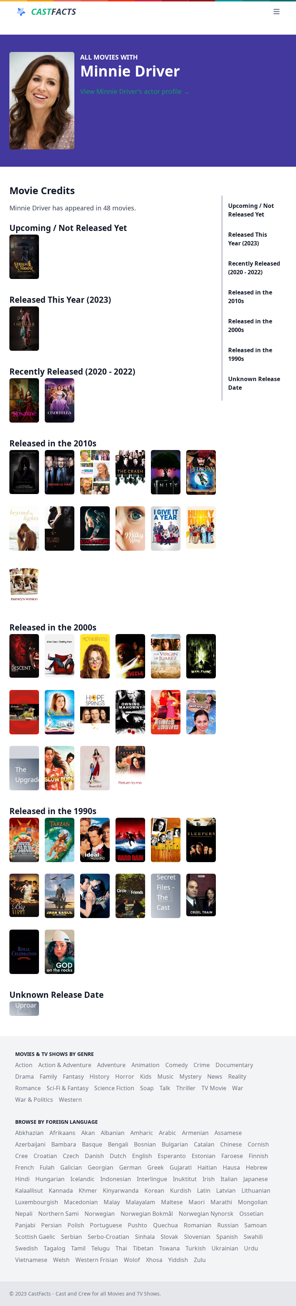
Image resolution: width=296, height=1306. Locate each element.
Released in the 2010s (250, 296)
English (142, 1156)
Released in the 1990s (250, 354)
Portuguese (106, 1225)
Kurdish (180, 1190)
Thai (121, 1248)
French (24, 1167)
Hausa (231, 1167)
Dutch (118, 1156)
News (214, 1076)
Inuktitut (185, 1179)
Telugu (100, 1248)
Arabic (167, 1133)
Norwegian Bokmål (147, 1214)
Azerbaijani (30, 1144)
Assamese (228, 1133)
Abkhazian (29, 1133)
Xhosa (154, 1260)
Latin (203, 1190)
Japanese (255, 1179)
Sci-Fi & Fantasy (67, 1088)
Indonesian (115, 1179)
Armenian (195, 1133)
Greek (155, 1167)
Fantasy (73, 1076)
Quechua (165, 1225)
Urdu (251, 1248)
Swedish (26, 1248)
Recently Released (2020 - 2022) (254, 267)
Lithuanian (255, 1190)
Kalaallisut (29, 1190)
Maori (196, 1202)
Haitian (207, 1167)
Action (23, 1065)
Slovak (169, 1237)
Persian (51, 1225)
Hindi (22, 1179)
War (237, 1088)
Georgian (100, 1167)
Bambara (63, 1144)
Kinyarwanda (121, 1190)
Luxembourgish (36, 1202)
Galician (71, 1167)
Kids (146, 1076)
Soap (147, 1088)
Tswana (169, 1248)
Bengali (118, 1144)
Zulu (200, 1260)
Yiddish (178, 1260)
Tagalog (54, 1248)
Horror (124, 1076)
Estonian (204, 1156)
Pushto (137, 1225)
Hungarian (50, 1179)
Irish (209, 1179)
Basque (92, 1144)
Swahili (253, 1237)
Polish (76, 1225)
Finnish (258, 1156)
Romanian (198, 1225)
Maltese (172, 1202)
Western (70, 1100)
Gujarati (181, 1167)
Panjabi (25, 1225)
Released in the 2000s (250, 325)
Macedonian (81, 1202)
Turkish (196, 1248)
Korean (154, 1190)
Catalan (204, 1144)
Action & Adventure (64, 1065)
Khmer (88, 1190)
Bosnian (145, 1144)
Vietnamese (31, 1260)
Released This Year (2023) (247, 239)
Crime (201, 1065)
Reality (237, 1076)
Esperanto (172, 1156)
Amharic (141, 1133)
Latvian (226, 1190)
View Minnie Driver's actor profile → (135, 91)
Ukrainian (225, 1248)
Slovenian (197, 1237)
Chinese (231, 1144)
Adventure (111, 1065)
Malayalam (140, 1202)
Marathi (221, 1202)
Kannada (61, 1190)
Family (48, 1076)
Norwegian (99, 1214)
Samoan (255, 1225)
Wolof (132, 1260)
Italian (229, 1179)
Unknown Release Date (254, 383)
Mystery (190, 1076)
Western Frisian (96, 1260)
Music (165, 1076)
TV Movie (213, 1088)
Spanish (227, 1237)
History (99, 1076)
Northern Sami (58, 1214)
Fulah (47, 1167)
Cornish (258, 1144)
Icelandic (82, 1179)
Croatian (45, 1156)
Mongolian (252, 1202)
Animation (145, 1065)
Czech (71, 1156)
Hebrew (256, 1167)
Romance (28, 1088)
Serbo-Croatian (108, 1237)
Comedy (176, 1065)
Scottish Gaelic (35, 1237)
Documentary (234, 1065)
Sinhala (145, 1237)
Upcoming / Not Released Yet (251, 210)
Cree (21, 1156)
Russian (228, 1225)
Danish (94, 1156)
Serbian (71, 1237)
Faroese (232, 1156)
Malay (112, 1202)
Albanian (113, 1133)
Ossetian (251, 1214)
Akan (88, 1133)
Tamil (78, 1248)
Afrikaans (62, 1133)
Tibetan (143, 1248)
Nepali (23, 1214)
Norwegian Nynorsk (206, 1214)
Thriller (186, 1088)
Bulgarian (175, 1144)
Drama (24, 1076)
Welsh (61, 1260)
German (130, 1167)
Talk (165, 1088)
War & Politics (34, 1100)
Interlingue (152, 1179)
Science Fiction (114, 1088)
